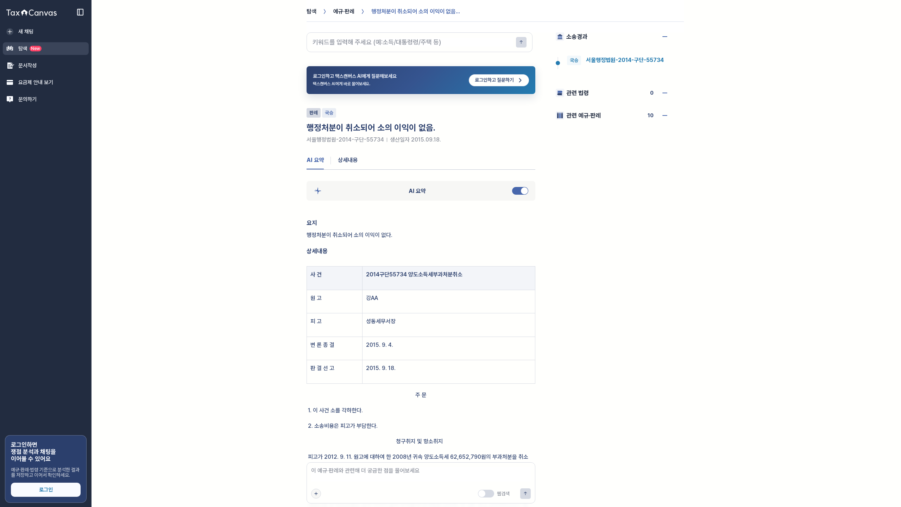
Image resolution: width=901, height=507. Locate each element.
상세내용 (348, 160)
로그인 (46, 490)
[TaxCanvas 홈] (31, 13)
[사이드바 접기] (80, 12)
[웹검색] (486, 493)
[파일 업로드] (316, 494)
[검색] (521, 42)
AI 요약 (315, 160)
